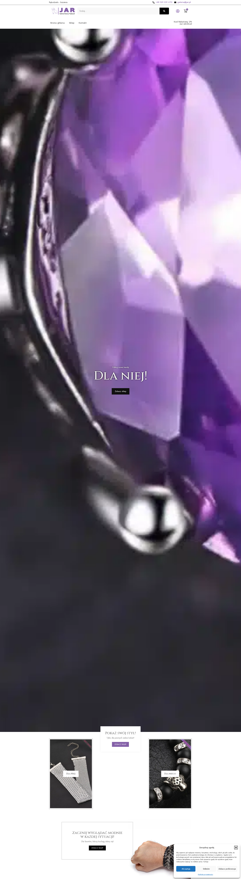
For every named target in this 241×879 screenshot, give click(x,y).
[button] (236, 847)
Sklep (71, 22)
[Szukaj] (164, 11)
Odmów (206, 868)
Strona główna (57, 22)
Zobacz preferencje (227, 868)
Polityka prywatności (205, 874)
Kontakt (83, 22)
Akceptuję (186, 868)
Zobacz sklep (120, 744)
